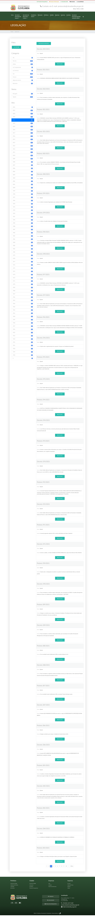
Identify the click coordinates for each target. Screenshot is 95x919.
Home (12, 31)
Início (12, 15)
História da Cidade (13, 883)
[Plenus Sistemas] (60, 913)
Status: (38, 53)
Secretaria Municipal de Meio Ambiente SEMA (76, 17)
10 (66, 866)
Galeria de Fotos (70, 885)
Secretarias (12, 888)
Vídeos (68, 888)
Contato (51, 896)
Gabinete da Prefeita (14, 885)
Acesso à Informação (54, 1)
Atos (49, 883)
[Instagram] (16, 903)
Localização (51, 900)
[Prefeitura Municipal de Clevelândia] (20, 7)
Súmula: (38, 57)
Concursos (31, 885)
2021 (16, 47)
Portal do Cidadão (32, 883)
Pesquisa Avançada (44, 43)
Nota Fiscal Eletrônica (52, 886)
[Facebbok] (12, 903)
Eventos (69, 883)
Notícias (68, 886)
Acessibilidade (81, 1)
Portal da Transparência (42, 1)
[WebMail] (19, 903)
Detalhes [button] (60, 83)
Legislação (12, 886)
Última (72, 866)
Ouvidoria (73, 1)
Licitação (50, 885)
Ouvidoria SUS (65, 1)
